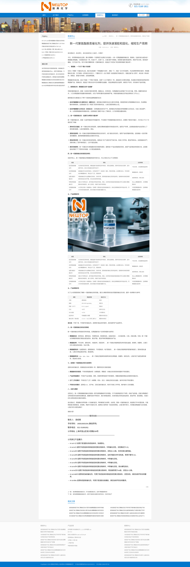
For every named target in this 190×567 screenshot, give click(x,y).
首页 (44, 15)
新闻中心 (100, 15)
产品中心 (71, 15)
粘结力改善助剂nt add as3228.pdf (77, 534)
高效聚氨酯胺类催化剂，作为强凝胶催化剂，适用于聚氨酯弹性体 (90, 492)
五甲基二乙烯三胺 (72, 540)
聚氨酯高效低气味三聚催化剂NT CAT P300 (53, 43)
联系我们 (115, 15)
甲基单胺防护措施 (72, 545)
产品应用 (71, 525)
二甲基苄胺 (71, 543)
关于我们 (56, 15)
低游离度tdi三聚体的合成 (74, 537)
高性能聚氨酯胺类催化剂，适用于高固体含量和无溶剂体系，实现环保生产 (92, 494)
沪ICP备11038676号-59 (102, 564)
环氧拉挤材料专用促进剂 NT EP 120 (51, 46)
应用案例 (85, 15)
